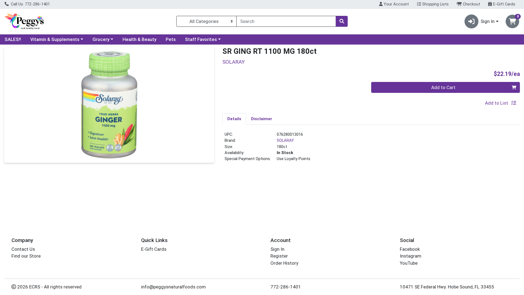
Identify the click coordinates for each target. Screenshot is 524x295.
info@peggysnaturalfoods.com (173, 287)
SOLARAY (285, 140)
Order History (284, 263)
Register (279, 256)
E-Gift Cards (503, 4)
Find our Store (26, 256)
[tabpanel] (371, 149)
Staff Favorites (201, 39)
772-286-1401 (285, 287)
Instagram (410, 256)
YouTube (409, 263)
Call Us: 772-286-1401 (30, 4)
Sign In (277, 249)
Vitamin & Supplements (54, 39)
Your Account (396, 4)
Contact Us (23, 249)
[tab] (234, 118)
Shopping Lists (435, 4)
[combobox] (286, 21)
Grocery (101, 39)
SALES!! (13, 39)
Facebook (410, 249)
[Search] (342, 21)
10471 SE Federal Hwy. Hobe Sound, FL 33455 (447, 287)
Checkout (471, 4)
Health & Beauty (139, 39)
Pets (171, 39)
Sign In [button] (488, 21)
